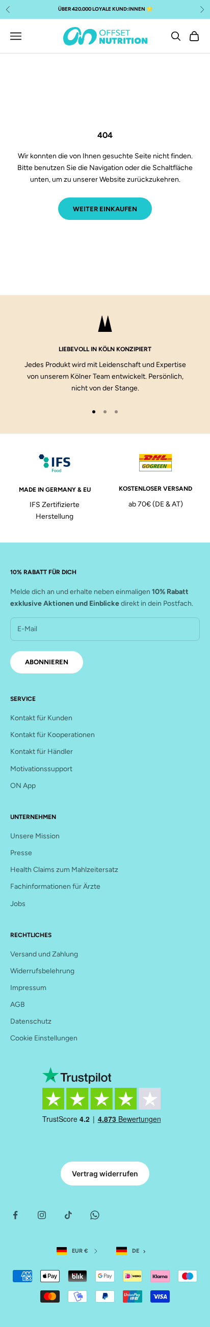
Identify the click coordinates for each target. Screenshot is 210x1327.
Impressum (28, 987)
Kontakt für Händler (41, 751)
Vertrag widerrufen (105, 1173)
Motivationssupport (41, 769)
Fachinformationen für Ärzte (55, 886)
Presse (21, 853)
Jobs (17, 903)
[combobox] (133, 1251)
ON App (23, 785)
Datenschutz (30, 1021)
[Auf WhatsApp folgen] (95, 1215)
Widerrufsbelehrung (42, 971)
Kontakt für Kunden (41, 718)
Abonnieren (46, 662)
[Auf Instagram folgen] (42, 1215)
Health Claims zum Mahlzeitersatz (64, 869)
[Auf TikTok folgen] (68, 1215)
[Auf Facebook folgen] (15, 1215)
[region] (105, 355)
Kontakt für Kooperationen (52, 734)
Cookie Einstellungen (43, 1038)
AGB (17, 1004)
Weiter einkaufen (105, 209)
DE (135, 1251)
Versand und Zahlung (44, 954)
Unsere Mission (35, 836)
